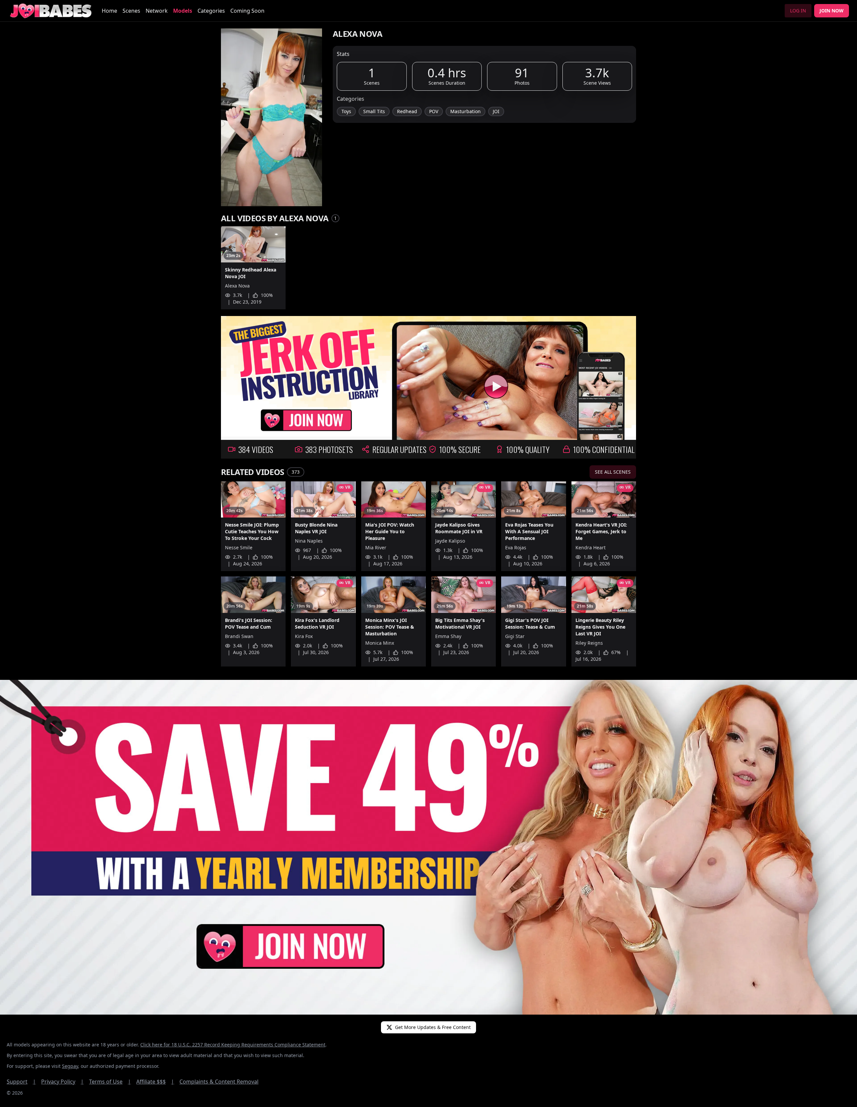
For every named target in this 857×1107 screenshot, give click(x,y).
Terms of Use (110, 1081)
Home (109, 10)
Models (182, 10)
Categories (211, 10)
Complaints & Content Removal (218, 1081)
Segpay (70, 1066)
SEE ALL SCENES (613, 472)
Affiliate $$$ (155, 1081)
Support (21, 1081)
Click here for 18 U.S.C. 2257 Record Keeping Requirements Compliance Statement (232, 1044)
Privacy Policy (62, 1081)
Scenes (131, 10)
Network (157, 10)
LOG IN (798, 10)
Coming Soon (247, 10)
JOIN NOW (832, 10)
